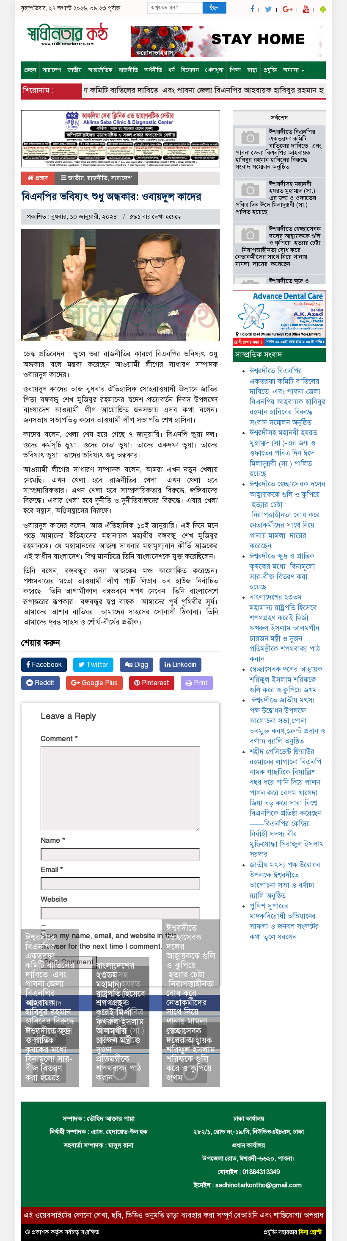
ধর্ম (171, 70)
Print (200, 683)
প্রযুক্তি (270, 70)
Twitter (96, 665)
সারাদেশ (52, 70)
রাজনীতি (128, 70)
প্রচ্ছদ (30, 70)
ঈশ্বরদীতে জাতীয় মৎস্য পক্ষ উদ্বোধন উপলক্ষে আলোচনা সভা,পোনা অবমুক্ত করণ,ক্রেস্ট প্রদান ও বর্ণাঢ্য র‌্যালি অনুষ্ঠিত (287, 721)
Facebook (46, 665)
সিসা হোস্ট (310, 1232)
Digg (140, 665)
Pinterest (154, 683)
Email (52, 869)
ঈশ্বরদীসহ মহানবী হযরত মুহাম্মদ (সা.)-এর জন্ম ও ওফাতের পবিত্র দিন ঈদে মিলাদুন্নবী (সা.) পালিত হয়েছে (276, 198)
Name (53, 840)
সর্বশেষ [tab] (279, 118)
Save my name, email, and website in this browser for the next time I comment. (109, 940)
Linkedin (183, 665)
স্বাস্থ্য (252, 70)
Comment (59, 738)
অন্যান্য (291, 70)
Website (54, 899)
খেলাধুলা (214, 70)
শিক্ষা (235, 70)
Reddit (44, 683)
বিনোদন (190, 70)
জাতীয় (74, 70)
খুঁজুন (214, 8)
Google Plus (99, 683)
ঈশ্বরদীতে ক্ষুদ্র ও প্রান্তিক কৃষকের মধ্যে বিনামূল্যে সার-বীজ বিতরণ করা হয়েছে (48, 1054)
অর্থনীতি (153, 70)
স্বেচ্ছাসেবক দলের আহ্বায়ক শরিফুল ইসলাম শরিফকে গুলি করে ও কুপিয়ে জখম (190, 1054)
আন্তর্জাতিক (100, 70)
